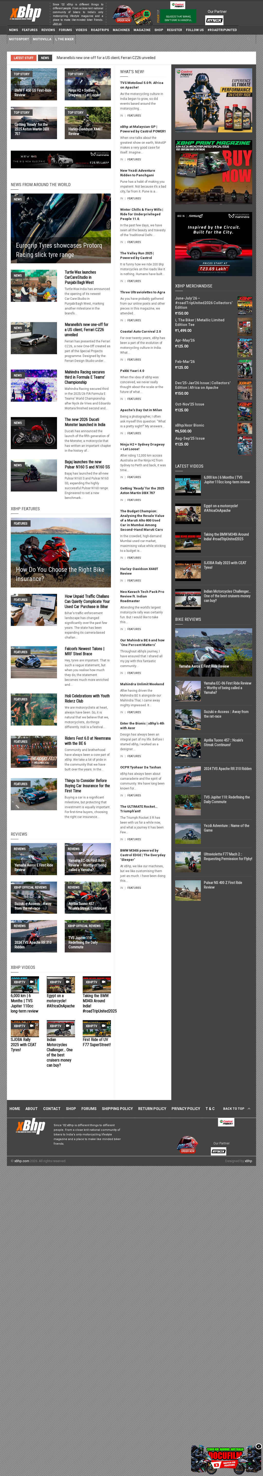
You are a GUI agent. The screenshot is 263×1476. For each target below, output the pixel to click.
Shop (158, 30)
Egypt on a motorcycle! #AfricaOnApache (61, 1000)
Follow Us (195, 30)
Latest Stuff (23, 58)
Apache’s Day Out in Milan (141, 410)
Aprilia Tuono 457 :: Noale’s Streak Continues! (223, 742)
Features (29, 30)
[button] (248, 39)
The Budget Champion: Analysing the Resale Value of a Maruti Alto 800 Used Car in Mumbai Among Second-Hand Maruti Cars (142, 520)
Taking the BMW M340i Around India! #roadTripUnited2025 (226, 536)
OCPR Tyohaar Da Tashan (140, 767)
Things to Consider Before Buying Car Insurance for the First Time (87, 785)
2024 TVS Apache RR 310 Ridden (228, 768)
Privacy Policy (186, 1109)
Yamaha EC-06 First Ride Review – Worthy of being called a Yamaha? (227, 688)
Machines (121, 30)
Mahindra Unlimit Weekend (142, 684)
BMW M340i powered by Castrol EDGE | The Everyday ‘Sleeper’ (142, 855)
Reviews (48, 30)
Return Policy (152, 1109)
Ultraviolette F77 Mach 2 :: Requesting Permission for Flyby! (228, 856)
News (13, 30)
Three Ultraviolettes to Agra (142, 292)
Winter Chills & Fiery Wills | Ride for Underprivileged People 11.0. (141, 214)
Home (15, 1109)
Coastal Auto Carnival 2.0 (140, 331)
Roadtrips (100, 30)
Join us (57, 23)
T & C (210, 1109)
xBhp (248, 1161)
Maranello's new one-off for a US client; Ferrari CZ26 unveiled (86, 329)
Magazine (142, 30)
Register (174, 30)
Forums (65, 30)
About (31, 1109)
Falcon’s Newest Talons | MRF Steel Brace (84, 651)
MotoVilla (42, 39)
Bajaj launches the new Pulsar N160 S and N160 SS (87, 464)
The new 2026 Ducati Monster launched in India (85, 422)
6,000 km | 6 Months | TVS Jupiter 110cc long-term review (24, 1003)
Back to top (234, 1109)
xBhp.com (21, 1161)
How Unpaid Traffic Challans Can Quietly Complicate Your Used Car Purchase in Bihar (87, 601)
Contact (52, 1109)
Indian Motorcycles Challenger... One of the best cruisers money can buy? (60, 1052)
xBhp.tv (19, 982)
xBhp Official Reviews (30, 887)
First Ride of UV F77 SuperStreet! (97, 1042)
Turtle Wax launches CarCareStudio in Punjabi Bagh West (80, 277)
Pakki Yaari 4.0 (132, 371)
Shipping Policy (117, 1109)
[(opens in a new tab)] (34, 286)
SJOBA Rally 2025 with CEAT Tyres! (23, 1044)
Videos (81, 30)
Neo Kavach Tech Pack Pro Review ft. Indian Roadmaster (142, 596)
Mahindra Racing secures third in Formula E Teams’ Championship (110, 58)
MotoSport (19, 39)
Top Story (22, 74)
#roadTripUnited (222, 30)
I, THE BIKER (64, 39)
